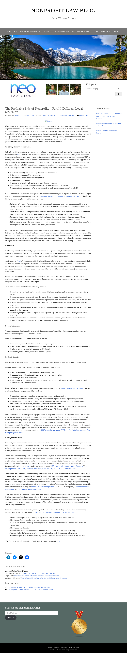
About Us (56, 647)
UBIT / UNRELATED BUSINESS (66, 115)
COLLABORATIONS (80, 31)
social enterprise (31, 576)
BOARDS (47, 31)
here (58, 541)
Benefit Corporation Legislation (42, 487)
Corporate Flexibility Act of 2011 (30, 489)
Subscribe (10, 618)
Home (50, 647)
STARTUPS (12, 31)
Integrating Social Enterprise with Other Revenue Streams (60, 196)
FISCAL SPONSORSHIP (30, 31)
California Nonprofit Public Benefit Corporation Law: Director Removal (109, 116)
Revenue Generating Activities (72, 388)
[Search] (118, 94)
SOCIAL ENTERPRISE (101, 31)
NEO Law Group (74, 647)
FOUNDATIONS (62, 31)
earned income (19, 576)
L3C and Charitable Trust (67, 468)
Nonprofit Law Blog (63, 10)
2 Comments (83, 115)
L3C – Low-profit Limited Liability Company (67, 466)
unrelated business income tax (47, 576)
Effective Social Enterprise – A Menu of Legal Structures (54, 512)
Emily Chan (30, 115)
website (28, 466)
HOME (117, 31)
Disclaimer (64, 647)
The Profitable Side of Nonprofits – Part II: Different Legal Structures (43, 578)
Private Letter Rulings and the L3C (39, 468)
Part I (19, 154)
